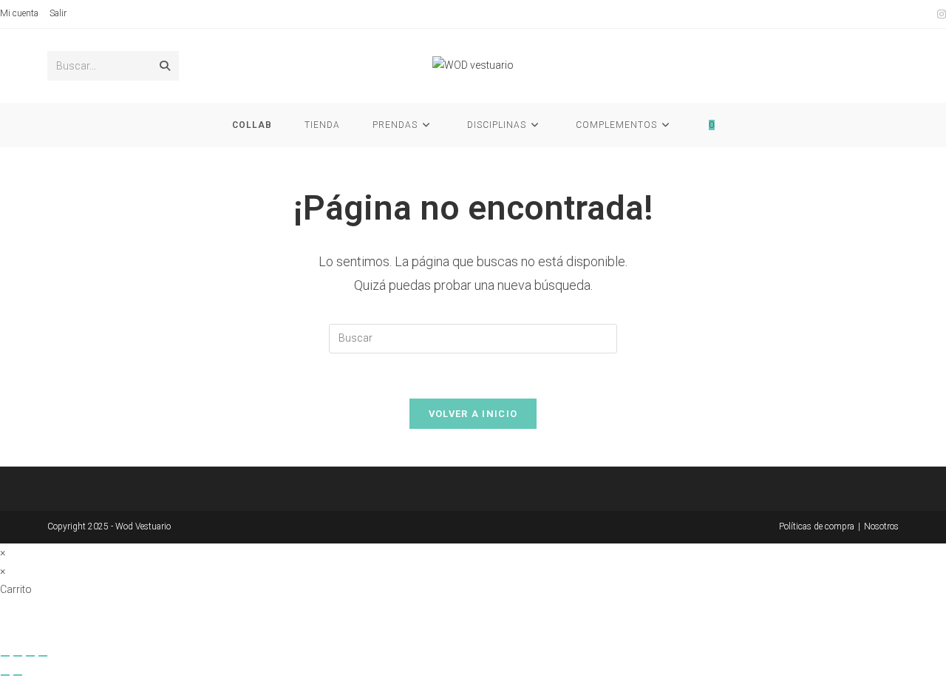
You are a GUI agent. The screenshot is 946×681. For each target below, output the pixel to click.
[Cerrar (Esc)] (43, 655)
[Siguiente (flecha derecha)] (18, 675)
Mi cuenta (19, 13)
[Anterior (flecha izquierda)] (5, 675)
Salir (58, 13)
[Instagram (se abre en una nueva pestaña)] (939, 14)
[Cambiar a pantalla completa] (18, 655)
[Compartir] (30, 655)
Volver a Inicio (473, 413)
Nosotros (881, 526)
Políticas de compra (816, 526)
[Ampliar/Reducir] (5, 655)
